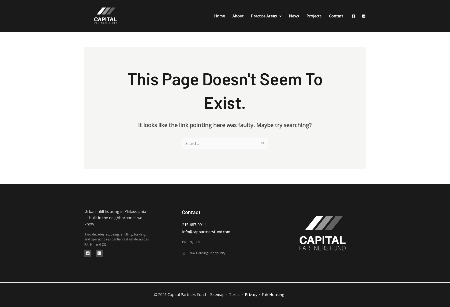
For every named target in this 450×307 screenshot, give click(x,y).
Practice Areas (264, 16)
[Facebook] (353, 16)
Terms (234, 294)
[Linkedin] (364, 16)
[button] (279, 16)
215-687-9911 (194, 224)
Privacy (251, 294)
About (238, 16)
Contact (336, 16)
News (294, 16)
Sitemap (217, 294)
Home (219, 16)
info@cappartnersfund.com (206, 231)
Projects (314, 16)
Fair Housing (273, 294)
